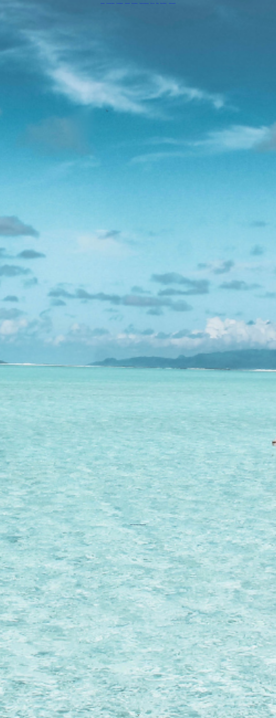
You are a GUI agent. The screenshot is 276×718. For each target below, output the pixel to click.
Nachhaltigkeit (119, 3)
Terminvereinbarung (144, 3)
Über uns (152, 3)
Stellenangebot (172, 3)
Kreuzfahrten (135, 3)
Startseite (103, 3)
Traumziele (127, 3)
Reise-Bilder (163, 3)
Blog (157, 3)
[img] (138, 359)
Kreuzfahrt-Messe (110, 3)
